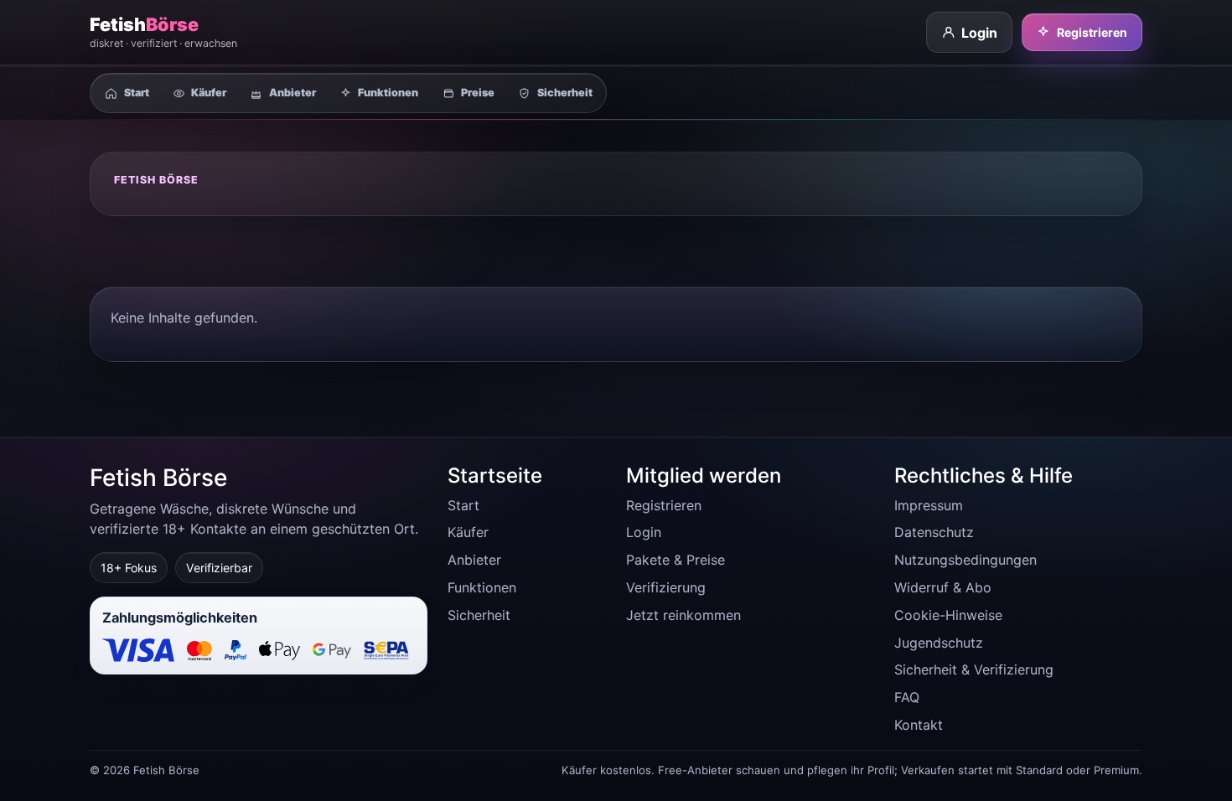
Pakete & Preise (675, 559)
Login (979, 32)
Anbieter (474, 559)
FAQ (906, 697)
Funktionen (482, 587)
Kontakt (918, 724)
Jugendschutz (938, 642)
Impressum (928, 505)
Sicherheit (479, 615)
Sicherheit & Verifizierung (973, 669)
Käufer (468, 532)
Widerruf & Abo (942, 587)
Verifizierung (666, 587)
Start (463, 505)
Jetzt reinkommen (683, 615)
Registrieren (1092, 32)
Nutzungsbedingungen (965, 559)
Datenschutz (934, 532)
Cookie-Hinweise (948, 615)
